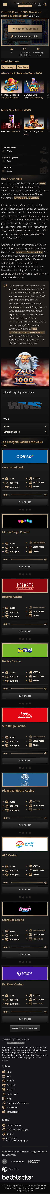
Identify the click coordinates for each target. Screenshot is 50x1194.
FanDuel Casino (12, 984)
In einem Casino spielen (29, 252)
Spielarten (7, 167)
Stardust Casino (13, 920)
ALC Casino (9, 855)
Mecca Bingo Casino (15, 532)
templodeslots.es (14, 1188)
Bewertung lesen (38, 53)
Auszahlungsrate (10, 157)
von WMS (34, 15)
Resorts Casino (12, 597)
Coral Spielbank (13, 467)
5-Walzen (23, 67)
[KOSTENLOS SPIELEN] (11, 85)
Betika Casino (11, 661)
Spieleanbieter (9, 147)
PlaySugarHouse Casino (18, 790)
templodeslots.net (25, 1190)
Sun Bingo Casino (14, 726)
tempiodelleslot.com (34, 1188)
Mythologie (8, 67)
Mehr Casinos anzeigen (25, 1028)
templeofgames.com (38, 1185)
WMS (42, 183)
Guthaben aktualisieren (25, 53)
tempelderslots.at (19, 1185)
